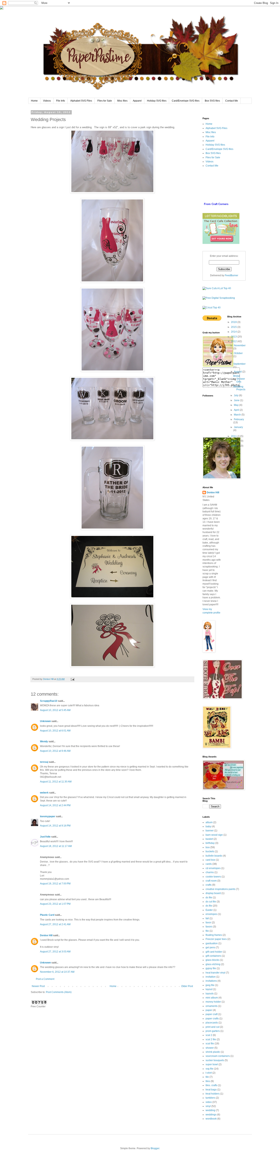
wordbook (211, 1118)
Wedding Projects (239, 388)
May (236, 405)
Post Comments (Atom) (59, 992)
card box (210, 859)
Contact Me (231, 100)
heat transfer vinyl (215, 972)
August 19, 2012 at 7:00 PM (55, 883)
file (207, 930)
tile (207, 1076)
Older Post (187, 986)
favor (208, 922)
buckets (210, 851)
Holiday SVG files (156, 100)
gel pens (210, 947)
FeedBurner (231, 275)
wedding (210, 1110)
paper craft (211, 1014)
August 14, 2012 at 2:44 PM (55, 805)
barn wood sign (214, 834)
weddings (211, 1114)
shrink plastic (213, 1051)
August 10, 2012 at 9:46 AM (55, 750)
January (238, 427)
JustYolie (45, 836)
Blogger (155, 1148)
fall (207, 918)
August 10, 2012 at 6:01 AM (55, 730)
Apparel (137, 100)
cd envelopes (213, 868)
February (239, 419)
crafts (209, 884)
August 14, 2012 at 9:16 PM (55, 825)
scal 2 (209, 1035)
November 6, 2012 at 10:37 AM (57, 971)
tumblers (210, 1097)
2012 (234, 341)
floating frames (214, 935)
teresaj (44, 762)
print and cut (212, 1027)
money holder (213, 1001)
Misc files (122, 100)
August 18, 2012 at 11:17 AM (56, 846)
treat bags (211, 1089)
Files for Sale (104, 100)
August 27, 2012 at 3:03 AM (55, 951)
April (237, 410)
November (240, 345)
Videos (47, 100)
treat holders (213, 1093)
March (237, 414)
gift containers (213, 955)
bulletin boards (214, 855)
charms (210, 872)
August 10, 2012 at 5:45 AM (55, 710)
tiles (208, 1081)
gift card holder (214, 951)
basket (209, 839)
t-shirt (209, 1072)
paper (209, 1010)
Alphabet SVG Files (81, 100)
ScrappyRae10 (48, 701)
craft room (211, 880)
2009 (234, 445)
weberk (44, 792)
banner (210, 830)
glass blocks (212, 960)
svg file (209, 1068)
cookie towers (213, 876)
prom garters (213, 1031)
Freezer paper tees (216, 939)
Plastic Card (47, 914)
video (209, 1102)
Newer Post (38, 986)
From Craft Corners (216, 204)
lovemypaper (47, 816)
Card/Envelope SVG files (185, 100)
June (237, 400)
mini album (212, 997)
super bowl (212, 1064)
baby (208, 826)
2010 (234, 440)
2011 (234, 436)
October (238, 353)
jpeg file (210, 985)
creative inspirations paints (220, 889)
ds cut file (211, 901)
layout (209, 989)
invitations (211, 980)
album (209, 822)
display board (213, 893)
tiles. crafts (211, 1085)
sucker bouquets (215, 1060)
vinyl (208, 1106)
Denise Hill (46, 935)
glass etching (213, 964)
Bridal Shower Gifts (239, 379)
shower (210, 1047)
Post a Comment (45, 979)
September (239, 363)
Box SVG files (212, 100)
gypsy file (211, 968)
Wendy (44, 741)
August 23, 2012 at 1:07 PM (55, 903)
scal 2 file (211, 1039)
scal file (210, 1043)
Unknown (45, 721)
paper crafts (212, 1018)
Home (34, 100)
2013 (234, 336)
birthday (210, 843)
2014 (234, 331)
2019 (234, 322)
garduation (212, 943)
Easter (209, 910)
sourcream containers (218, 1056)
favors (209, 926)
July (236, 395)
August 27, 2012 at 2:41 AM (55, 924)
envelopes (211, 914)
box (208, 847)
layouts (210, 993)
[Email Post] (72, 679)
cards (209, 864)
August (238, 371)
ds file (209, 897)
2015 (234, 327)
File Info (60, 100)
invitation (211, 976)
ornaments (211, 1006)
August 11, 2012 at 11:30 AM (56, 781)
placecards (212, 1022)
